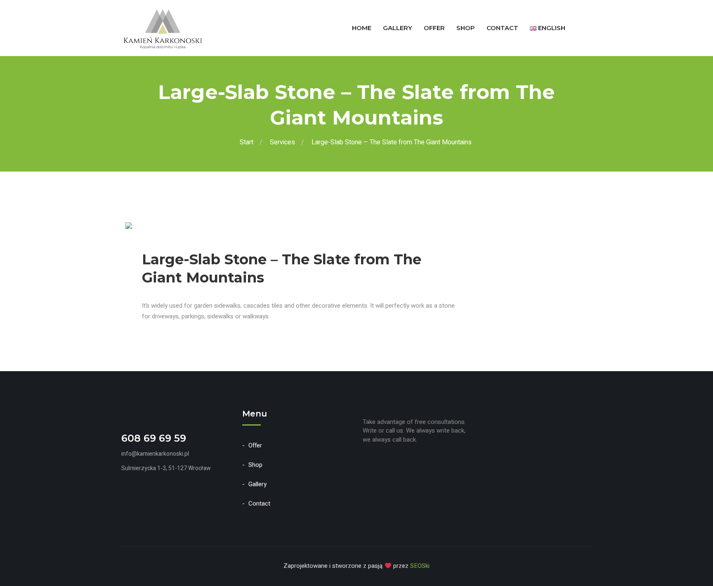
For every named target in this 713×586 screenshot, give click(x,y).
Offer (434, 28)
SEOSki (420, 565)
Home (361, 28)
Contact (502, 28)
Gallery (397, 28)
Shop (465, 28)
